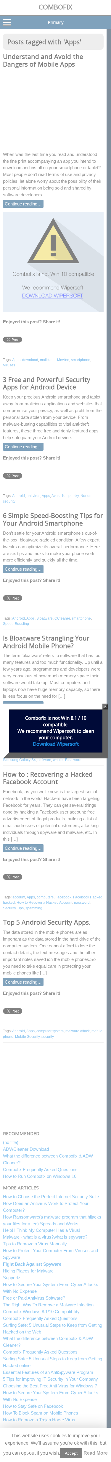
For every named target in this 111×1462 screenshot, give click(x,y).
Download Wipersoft (56, 744)
